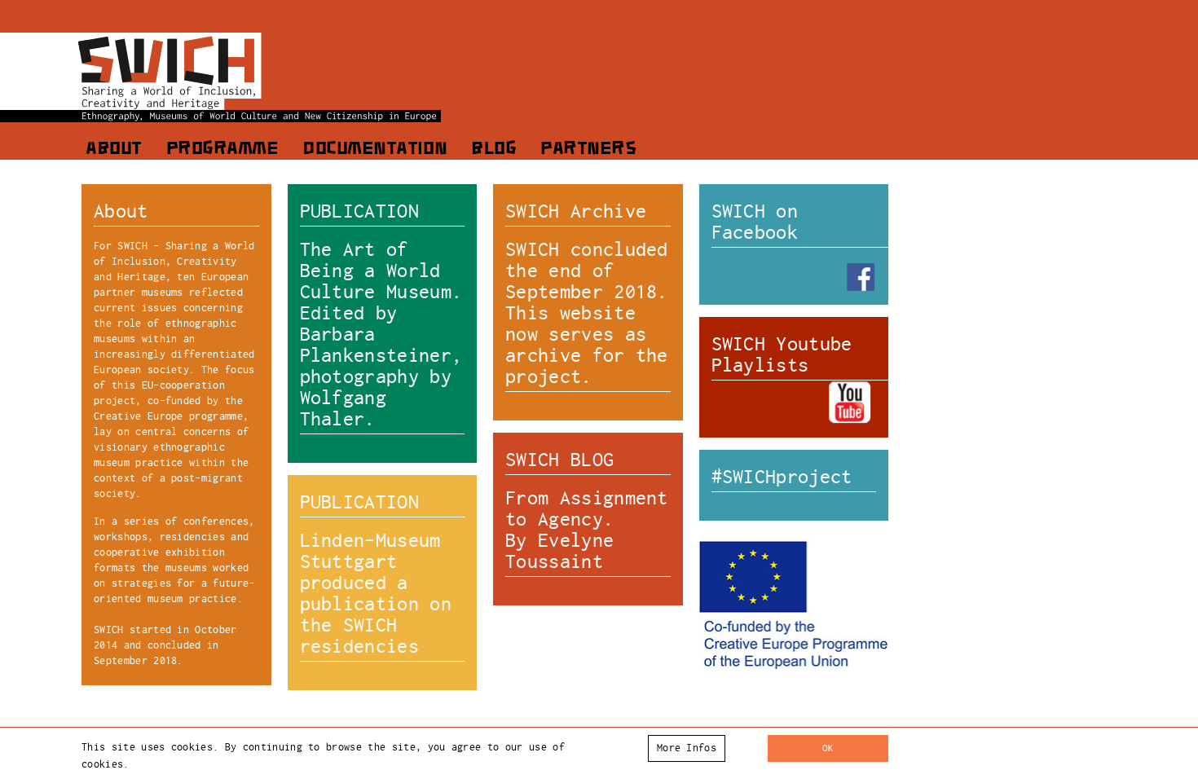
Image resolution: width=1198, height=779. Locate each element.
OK (828, 748)
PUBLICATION (360, 211)
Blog (493, 150)
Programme (222, 150)
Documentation (374, 150)
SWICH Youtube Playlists (781, 354)
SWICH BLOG (559, 459)
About (114, 150)
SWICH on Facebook (755, 221)
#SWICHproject (781, 476)
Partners (588, 150)
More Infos (686, 748)
